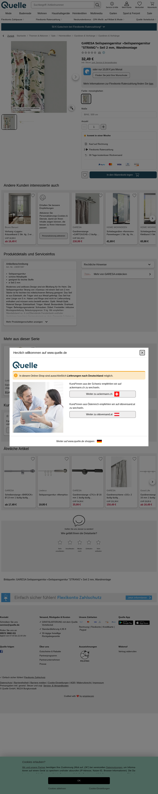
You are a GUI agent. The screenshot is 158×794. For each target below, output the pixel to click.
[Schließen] (142, 352)
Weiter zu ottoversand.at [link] (99, 414)
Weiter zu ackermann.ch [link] (99, 394)
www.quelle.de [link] (76, 441)
